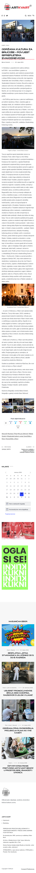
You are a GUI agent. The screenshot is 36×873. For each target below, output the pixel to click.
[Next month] (30, 472)
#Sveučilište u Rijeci (12, 439)
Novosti (15, 725)
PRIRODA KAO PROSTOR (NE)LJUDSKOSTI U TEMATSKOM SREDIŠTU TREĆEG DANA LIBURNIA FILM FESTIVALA (17, 830)
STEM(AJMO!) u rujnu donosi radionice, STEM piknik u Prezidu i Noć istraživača (18, 851)
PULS (7, 45)
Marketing (6, 823)
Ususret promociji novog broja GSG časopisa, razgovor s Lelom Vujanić (18, 692)
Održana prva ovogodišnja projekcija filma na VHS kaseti (18, 730)
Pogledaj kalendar (10, 514)
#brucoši (4, 433)
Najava (13, 650)
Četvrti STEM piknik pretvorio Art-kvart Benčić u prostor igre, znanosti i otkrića (18, 769)
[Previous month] (5, 472)
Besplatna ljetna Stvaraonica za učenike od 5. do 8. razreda (18, 654)
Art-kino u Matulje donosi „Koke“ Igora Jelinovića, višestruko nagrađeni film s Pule (16, 841)
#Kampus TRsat (12, 433)
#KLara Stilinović (23, 433)
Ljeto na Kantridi (11, 687)
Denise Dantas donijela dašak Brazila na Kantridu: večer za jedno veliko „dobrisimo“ (18, 846)
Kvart (3, 45)
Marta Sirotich (6, 62)
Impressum (6, 820)
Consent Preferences (27, 869)
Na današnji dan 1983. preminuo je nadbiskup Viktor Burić (17, 836)
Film (6, 725)
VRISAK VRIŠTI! (6, 448)
